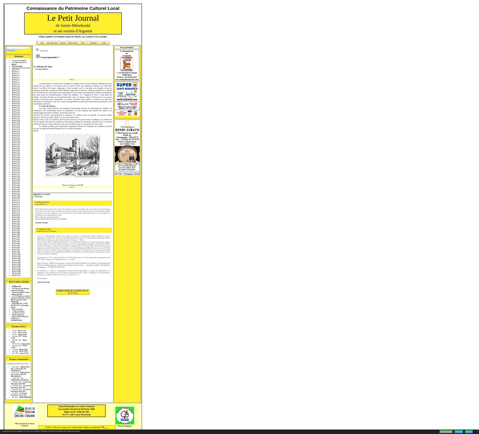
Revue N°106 (16, 266)
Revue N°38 (16, 139)
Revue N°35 (16, 133)
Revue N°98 (16, 251)
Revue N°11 (16, 88)
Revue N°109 (16, 272)
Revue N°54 (16, 169)
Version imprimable (48, 57)
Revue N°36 (16, 135)
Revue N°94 (16, 244)
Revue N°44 (16, 150)
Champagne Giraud (131, 174)
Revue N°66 (16, 191)
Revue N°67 (16, 193)
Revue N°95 (16, 245)
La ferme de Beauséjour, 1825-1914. (21, 383)
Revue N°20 (16, 105)
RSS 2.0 (51, 427)
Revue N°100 (16, 255)
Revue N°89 (16, 234)
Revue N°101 (16, 257)
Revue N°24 (16, 113)
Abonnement (93, 42)
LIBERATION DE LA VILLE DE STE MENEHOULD (20, 369)
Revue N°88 (16, 232)
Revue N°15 (16, 96)
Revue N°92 (16, 240)
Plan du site (58, 427)
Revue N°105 (16, 264)
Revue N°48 (16, 158)
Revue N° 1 (15, 70)
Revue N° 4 (15, 75)
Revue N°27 (16, 118)
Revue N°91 (16, 238)
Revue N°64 (16, 188)
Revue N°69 (16, 197)
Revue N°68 (16, 195)
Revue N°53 (16, 167)
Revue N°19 (16, 103)
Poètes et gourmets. (18, 315)
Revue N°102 (16, 259)
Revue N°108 (16, 270)
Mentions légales (17, 66)
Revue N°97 (16, 249)
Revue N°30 (16, 124)
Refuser (469, 432)
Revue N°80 (16, 217)
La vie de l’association (19, 60)
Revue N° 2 (15, 72)
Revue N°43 (16, 148)
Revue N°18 (16, 102)
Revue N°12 (16, 90)
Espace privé (66, 427)
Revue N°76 (16, 210)
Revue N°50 (16, 161)
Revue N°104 (16, 262)
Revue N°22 (16, 109)
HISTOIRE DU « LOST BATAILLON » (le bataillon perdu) (20, 305)
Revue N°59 (16, 178)
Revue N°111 (16, 275)
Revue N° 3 (15, 74)
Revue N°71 (16, 201)
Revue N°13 (16, 92)
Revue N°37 (16, 137)
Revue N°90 (16, 236)
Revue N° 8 (15, 83)
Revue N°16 (16, 98)
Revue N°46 (16, 154)
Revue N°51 (16, 163)
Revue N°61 (16, 182)
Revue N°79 (16, 216)
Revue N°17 (16, 100)
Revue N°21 (16, 107)
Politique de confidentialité (92, 427)
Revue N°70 (16, 199)
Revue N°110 (16, 274)
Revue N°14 (16, 94)
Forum (83, 42)
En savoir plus (446, 432)
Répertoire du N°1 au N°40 (20, 68)
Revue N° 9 (15, 85)
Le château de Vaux (18, 313)
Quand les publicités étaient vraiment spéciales (20, 293)
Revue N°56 (16, 173)
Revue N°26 (16, 117)
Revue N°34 (16, 131)
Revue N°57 (16, 174)
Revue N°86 (16, 229)
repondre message (41, 223)
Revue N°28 (16, 120)
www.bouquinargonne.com (126, 79)
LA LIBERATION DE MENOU (20, 379)
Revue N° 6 (15, 79)
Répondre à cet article (41, 194)
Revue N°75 (16, 208)
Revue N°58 (16, 176)
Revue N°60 (16, 180)
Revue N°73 (16, 204)
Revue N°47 (16, 156)
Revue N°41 (16, 145)
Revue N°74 (16, 206)
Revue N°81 (16, 219)
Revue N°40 (16, 143)
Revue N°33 (16, 130)
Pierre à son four (17, 309)
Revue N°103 (16, 260)
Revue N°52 (16, 165)
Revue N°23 (16, 111)
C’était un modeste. (18, 311)
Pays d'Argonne (125, 426)
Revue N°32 (16, 128)
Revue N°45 (16, 152)
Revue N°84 (16, 225)
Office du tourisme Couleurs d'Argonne (25, 425)
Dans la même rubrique (19, 282)
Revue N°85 (16, 227)
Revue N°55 (16, 171)
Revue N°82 (16, 221)
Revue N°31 (16, 126)
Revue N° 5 (15, 77)
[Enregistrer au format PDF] (37, 51)
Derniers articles (72, 42)
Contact (104, 42)
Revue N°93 (16, 242)
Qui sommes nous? (52, 42)
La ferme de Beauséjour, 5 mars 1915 (19, 394)
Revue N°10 (16, 87)
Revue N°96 (16, 247)
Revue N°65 (16, 189)
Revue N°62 (16, 184)
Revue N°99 (16, 253)
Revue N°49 (16, 159)
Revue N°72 (16, 202)
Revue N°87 (16, 231)
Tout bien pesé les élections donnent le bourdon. (20, 289)
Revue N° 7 (15, 81)
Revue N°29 (16, 122)
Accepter (459, 432)
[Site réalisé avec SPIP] (104, 427)
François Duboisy (42, 69)
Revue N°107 (16, 268)
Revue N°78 (16, 214)
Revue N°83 (16, 223)
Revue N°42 (16, 146)
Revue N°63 (16, 186)
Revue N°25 (16, 115)
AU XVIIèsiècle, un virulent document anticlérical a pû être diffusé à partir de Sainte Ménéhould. (20, 299)
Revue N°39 (16, 141)
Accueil (42, 42)
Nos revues (63, 42)
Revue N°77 (16, 212)
